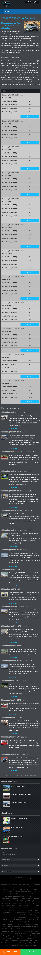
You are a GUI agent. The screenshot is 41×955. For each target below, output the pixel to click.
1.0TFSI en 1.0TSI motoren (15, 894)
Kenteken (17, 891)
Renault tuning (25, 933)
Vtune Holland (20, 905)
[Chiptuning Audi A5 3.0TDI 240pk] (4, 555)
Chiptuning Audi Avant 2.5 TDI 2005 (15, 606)
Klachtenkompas (21, 912)
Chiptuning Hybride (13, 936)
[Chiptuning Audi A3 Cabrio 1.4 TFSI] (4, 417)
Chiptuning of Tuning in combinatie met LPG (26, 926)
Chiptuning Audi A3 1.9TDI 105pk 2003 (16, 530)
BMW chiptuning (21, 903)
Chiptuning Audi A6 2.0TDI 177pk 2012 (16, 491)
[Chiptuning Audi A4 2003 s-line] (4, 651)
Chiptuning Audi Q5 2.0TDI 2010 (14, 680)
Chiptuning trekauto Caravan (10, 922)
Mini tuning (8, 896)
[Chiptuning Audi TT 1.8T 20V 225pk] (4, 742)
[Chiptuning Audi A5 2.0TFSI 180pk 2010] (4, 666)
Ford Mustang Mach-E (18, 827)
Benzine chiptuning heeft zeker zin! (10, 933)
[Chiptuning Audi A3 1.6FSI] (4, 574)
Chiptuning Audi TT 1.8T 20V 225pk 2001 (17, 452)
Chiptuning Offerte (32, 908)
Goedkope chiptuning (7, 915)
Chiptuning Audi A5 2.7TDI (11, 717)
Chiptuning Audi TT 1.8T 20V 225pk (15, 737)
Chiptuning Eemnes (16, 884)
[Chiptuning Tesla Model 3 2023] (6, 796)
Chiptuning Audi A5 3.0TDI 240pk (14, 550)
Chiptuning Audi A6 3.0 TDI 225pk (14, 754)
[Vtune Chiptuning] (6, 4)
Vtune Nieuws (6, 813)
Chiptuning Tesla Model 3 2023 (21, 794)
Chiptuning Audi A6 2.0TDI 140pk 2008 (16, 471)
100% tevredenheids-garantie (18, 908)
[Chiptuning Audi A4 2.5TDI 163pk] (4, 705)
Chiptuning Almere (24, 940)
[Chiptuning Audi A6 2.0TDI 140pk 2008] (4, 476)
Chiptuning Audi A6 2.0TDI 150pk (14, 432)
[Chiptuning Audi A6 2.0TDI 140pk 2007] (4, 515)
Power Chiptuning (22, 887)
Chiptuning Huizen (25, 924)
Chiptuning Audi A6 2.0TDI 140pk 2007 (16, 511)
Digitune (35, 898)
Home (26, 2)
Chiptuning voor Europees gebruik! (26, 945)
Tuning (5, 936)
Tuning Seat (12, 903)
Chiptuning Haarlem (26, 898)
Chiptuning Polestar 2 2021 (19, 802)
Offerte (29, 116)
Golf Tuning (35, 894)
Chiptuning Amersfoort (33, 912)
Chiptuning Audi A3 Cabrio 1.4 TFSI (15, 412)
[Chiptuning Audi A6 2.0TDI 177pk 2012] (4, 496)
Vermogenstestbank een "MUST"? (23, 915)
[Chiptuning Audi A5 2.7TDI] (4, 722)
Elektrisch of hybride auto (19, 818)
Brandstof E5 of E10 (17, 836)
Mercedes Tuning (35, 933)
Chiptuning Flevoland (18, 896)
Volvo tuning (19, 929)
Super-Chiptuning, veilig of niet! (31, 884)
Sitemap (31, 2)
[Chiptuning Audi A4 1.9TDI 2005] (4, 631)
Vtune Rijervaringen (9, 781)
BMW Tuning (34, 924)
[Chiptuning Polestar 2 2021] (6, 804)
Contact (37, 2)
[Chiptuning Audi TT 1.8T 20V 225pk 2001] (4, 456)
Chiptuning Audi (10, 776)
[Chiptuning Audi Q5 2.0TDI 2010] (4, 685)
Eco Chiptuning (20, 910)
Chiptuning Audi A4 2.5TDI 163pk (14, 700)
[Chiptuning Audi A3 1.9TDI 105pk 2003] (4, 535)
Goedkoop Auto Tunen (25, 922)
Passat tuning (27, 894)
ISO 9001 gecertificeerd (8, 929)
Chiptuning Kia (16, 898)
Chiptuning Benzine (11, 945)
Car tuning (25, 889)
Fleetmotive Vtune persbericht (17, 917)
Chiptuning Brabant (30, 896)
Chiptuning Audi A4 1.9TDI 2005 (14, 626)
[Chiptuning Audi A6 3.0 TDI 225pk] (4, 759)
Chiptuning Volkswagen (10, 887)
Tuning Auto (14, 940)
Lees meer (12, 428)
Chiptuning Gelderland (8, 891)
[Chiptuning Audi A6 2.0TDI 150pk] (4, 437)
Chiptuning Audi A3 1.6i (10, 589)
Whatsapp (32, 952)
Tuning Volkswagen (20, 919)
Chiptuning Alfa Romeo (31, 910)
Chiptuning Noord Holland (31, 931)
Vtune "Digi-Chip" (30, 905)
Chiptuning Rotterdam (33, 901)
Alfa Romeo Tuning (31, 919)
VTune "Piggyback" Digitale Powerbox (29, 943)
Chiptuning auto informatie (9, 901)
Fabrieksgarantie (6, 898)
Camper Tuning (5, 884)
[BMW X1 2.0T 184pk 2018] (6, 788)
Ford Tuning (12, 905)
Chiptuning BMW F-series (9, 912)
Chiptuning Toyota (13, 943)
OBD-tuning (5, 903)
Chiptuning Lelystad (26, 891)
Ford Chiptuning (21, 901)
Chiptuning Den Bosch (9, 910)
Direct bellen (11, 952)
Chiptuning (16, 924)
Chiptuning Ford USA (7, 926)
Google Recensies (27, 938)
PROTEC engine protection (13, 938)
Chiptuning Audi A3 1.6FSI (11, 569)
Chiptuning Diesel (24, 936)
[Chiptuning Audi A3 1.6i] (4, 594)
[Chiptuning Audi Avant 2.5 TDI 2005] (4, 611)
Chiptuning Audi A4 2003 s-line (13, 646)
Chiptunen (29, 903)
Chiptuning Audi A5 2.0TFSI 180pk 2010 (17, 661)
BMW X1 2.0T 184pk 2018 (19, 786)
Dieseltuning (10, 919)
